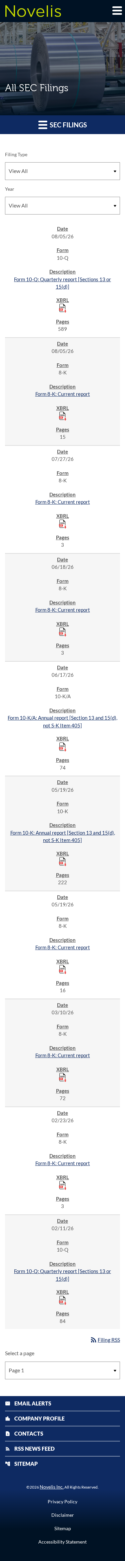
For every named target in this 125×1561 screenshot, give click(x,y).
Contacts (24, 1433)
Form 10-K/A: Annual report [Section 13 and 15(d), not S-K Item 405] (62, 721)
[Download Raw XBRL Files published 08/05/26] (63, 308)
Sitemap (21, 1463)
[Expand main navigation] (116, 10)
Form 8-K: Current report (62, 394)
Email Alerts (28, 1403)
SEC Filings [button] (67, 125)
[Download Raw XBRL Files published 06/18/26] (63, 631)
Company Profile (35, 1418)
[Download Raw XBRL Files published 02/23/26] (63, 1185)
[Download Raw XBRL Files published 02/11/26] (63, 1300)
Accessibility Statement (62, 1542)
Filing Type (16, 154)
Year (9, 189)
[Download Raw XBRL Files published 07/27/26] (63, 524)
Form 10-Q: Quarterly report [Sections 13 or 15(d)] (62, 283)
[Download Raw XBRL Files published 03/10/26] (63, 1077)
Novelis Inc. (52, 1487)
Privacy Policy (62, 1501)
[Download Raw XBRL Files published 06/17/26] (63, 746)
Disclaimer (62, 1515)
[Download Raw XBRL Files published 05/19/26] (63, 861)
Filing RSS (105, 1339)
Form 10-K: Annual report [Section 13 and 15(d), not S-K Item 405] (62, 836)
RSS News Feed (30, 1448)
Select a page (19, 1353)
